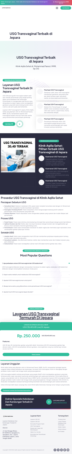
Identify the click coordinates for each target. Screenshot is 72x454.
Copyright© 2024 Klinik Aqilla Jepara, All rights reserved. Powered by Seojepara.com (23, 450)
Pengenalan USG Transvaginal (14, 80)
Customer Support (59, 400)
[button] (57, 8)
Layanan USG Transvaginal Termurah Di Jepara (36, 315)
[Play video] (19, 124)
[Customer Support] (49, 402)
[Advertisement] (36, 23)
